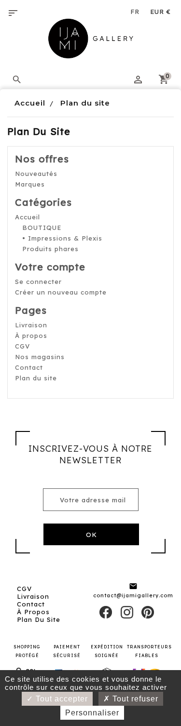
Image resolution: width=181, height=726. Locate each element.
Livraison (31, 325)
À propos (31, 335)
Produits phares (50, 249)
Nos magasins (40, 357)
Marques (30, 184)
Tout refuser (134, 699)
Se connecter (38, 281)
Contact (29, 367)
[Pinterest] (147, 611)
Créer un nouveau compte (61, 292)
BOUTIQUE (41, 227)
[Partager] (105, 611)
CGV (22, 346)
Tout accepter (60, 699)
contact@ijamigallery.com (133, 595)
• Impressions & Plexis (62, 238)
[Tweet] (127, 611)
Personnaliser (92, 713)
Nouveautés (36, 173)
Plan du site (36, 378)
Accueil (27, 217)
